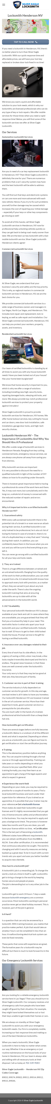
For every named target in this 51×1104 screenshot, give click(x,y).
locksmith (37, 832)
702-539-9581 (32, 1063)
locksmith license (31, 804)
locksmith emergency (20, 897)
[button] (3, 4)
